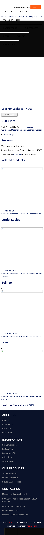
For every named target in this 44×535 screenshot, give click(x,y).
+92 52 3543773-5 (10, 511)
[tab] (22, 134)
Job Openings (8, 462)
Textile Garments (9, 474)
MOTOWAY (12, 522)
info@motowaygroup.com (30, 17)
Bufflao (6, 282)
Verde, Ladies (10, 219)
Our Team (6, 429)
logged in (17, 154)
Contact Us (7, 433)
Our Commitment (9, 445)
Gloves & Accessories (11, 482)
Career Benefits (9, 453)
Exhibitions (7, 457)
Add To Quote (9, 115)
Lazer (5, 342)
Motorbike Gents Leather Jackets (26, 130)
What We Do (7, 425)
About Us (6, 420)
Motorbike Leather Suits (30, 214)
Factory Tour (7, 449)
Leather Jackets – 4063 (17, 405)
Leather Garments (9, 214)
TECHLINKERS (32, 526)
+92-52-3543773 (8, 17)
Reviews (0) (9, 135)
